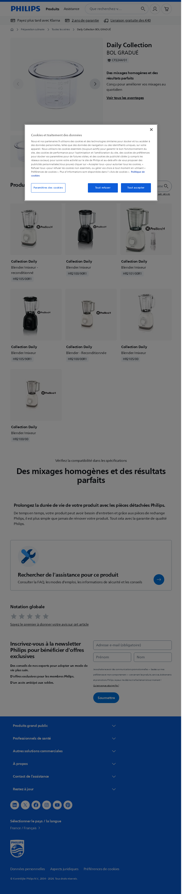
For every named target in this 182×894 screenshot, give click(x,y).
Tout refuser (101, 188)
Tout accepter (134, 188)
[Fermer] (150, 129)
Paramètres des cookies (46, 188)
